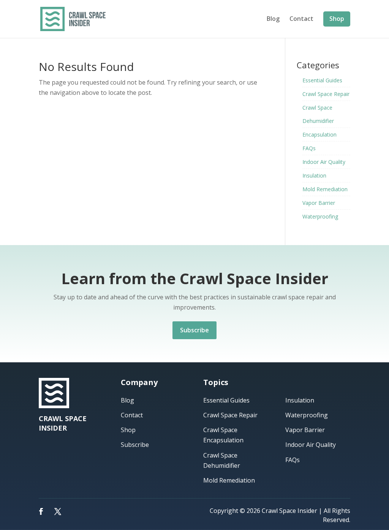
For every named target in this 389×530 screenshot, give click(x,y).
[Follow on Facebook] (41, 511)
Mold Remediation (325, 189)
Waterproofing (320, 216)
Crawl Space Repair (325, 94)
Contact (301, 19)
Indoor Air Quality (323, 161)
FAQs (309, 148)
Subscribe (194, 330)
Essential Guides (322, 80)
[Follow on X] (58, 511)
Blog (273, 19)
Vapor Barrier (318, 202)
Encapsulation (319, 134)
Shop (336, 18)
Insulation (314, 175)
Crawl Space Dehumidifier (318, 114)
